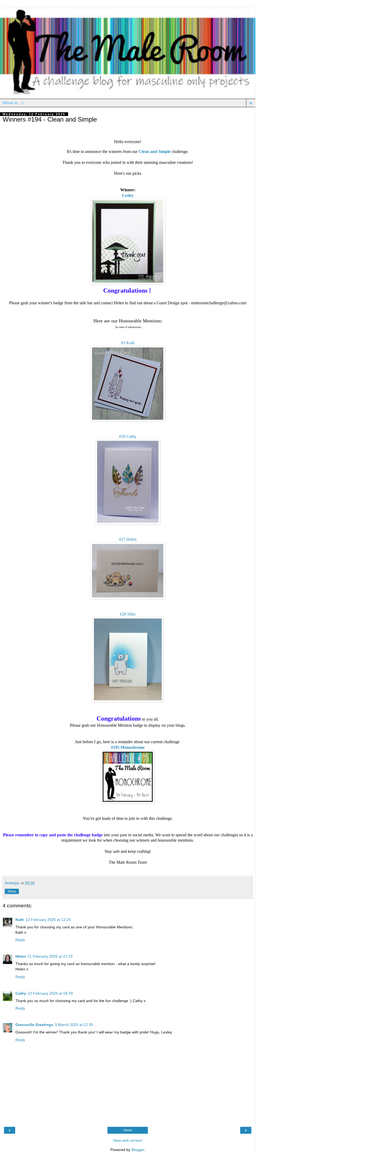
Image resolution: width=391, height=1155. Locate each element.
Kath (19, 919)
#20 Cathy (127, 436)
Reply (20, 940)
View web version (127, 1140)
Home (127, 1130)
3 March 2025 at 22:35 (74, 1025)
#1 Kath (128, 342)
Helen (20, 956)
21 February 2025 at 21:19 (50, 956)
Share (11, 891)
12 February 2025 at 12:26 (48, 919)
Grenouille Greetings (34, 1025)
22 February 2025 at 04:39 (50, 993)
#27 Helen (127, 539)
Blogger (137, 1150)
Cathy (20, 993)
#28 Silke (128, 614)
